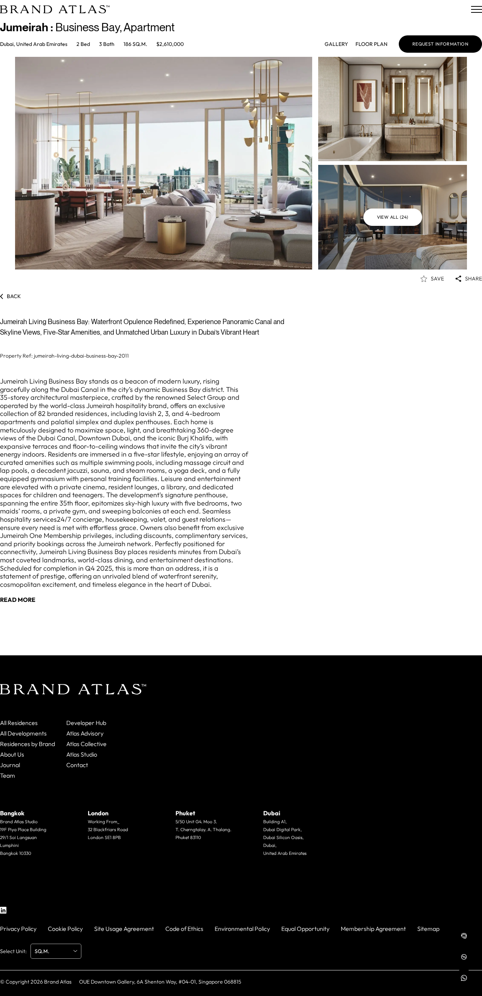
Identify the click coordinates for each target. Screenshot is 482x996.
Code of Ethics (184, 928)
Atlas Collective (86, 744)
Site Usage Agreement (124, 928)
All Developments (23, 733)
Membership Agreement (373, 928)
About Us (12, 754)
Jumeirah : (27, 27)
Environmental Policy (242, 928)
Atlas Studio (81, 754)
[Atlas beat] (464, 957)
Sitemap (428, 928)
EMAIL (19, 868)
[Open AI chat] (464, 936)
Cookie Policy (65, 928)
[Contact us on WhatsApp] (464, 978)
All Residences (19, 722)
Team (7, 775)
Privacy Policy (18, 928)
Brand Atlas (58, 981)
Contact (77, 765)
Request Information (440, 44)
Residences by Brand (27, 744)
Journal (10, 765)
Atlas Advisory (85, 733)
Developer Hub (86, 722)
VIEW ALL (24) (393, 217)
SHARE (473, 279)
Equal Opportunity (305, 928)
